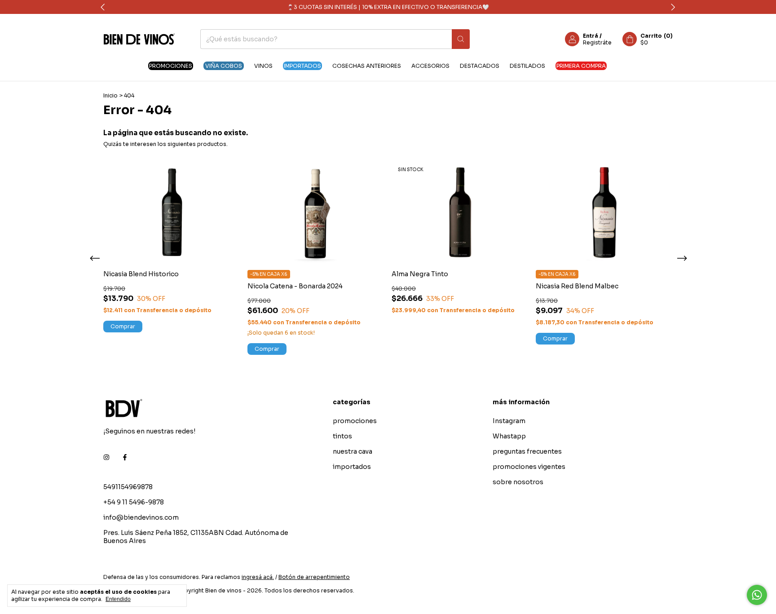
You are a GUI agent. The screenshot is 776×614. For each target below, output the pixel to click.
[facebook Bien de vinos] (125, 457)
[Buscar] (461, 39)
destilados (527, 65)
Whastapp (509, 436)
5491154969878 (128, 487)
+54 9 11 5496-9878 (133, 502)
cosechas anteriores (366, 65)
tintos (342, 436)
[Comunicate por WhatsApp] (757, 595)
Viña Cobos (223, 65)
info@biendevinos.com (141, 517)
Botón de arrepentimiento (314, 577)
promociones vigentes (529, 467)
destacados (479, 65)
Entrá (590, 35)
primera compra (581, 65)
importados (302, 65)
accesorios (430, 65)
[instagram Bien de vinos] (106, 457)
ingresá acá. (258, 577)
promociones (170, 65)
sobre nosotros (518, 482)
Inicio (110, 95)
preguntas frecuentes (527, 451)
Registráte (597, 42)
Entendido (118, 599)
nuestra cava (352, 451)
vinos (263, 65)
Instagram (509, 421)
